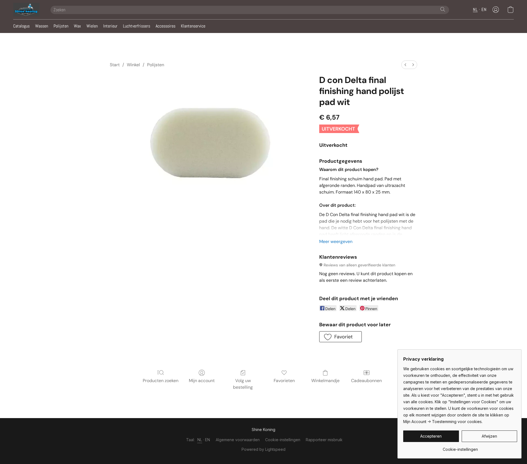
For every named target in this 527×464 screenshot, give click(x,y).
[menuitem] (405, 65)
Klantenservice (193, 26)
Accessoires (165, 26)
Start (115, 65)
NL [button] (475, 9)
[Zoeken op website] (443, 9)
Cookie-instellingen (282, 439)
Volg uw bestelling (243, 384)
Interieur (110, 26)
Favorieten (284, 380)
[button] (26, 9)
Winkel (133, 65)
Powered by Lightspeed (263, 449)
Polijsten (61, 26)
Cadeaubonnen (366, 380)
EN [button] (483, 9)
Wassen (41, 26)
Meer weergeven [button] (335, 241)
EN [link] (207, 439)
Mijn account (202, 380)
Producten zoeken (160, 380)
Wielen (92, 26)
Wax (77, 26)
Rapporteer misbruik (324, 439)
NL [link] (199, 439)
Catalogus (21, 26)
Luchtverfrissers (136, 26)
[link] (460, 447)
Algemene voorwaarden (238, 439)
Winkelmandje (325, 380)
